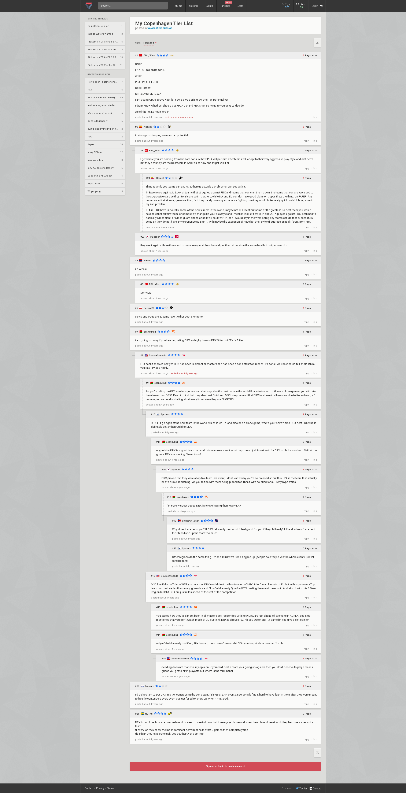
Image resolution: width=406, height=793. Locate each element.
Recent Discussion (99, 75)
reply (306, 141)
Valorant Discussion (159, 28)
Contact (89, 788)
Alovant (160, 178)
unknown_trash (190, 520)
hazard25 (149, 308)
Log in (315, 5)
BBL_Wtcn (149, 55)
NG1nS (149, 713)
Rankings (226, 4)
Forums (177, 5)
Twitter (303, 788)
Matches (194, 5)
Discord (317, 788)
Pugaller (155, 237)
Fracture (149, 686)
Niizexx (148, 127)
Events (209, 5)
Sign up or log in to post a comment (225, 766)
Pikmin (147, 260)
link (315, 117)
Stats (240, 5)
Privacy (100, 788)
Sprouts (165, 414)
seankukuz (150, 331)
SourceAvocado (157, 355)
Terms (110, 788)
